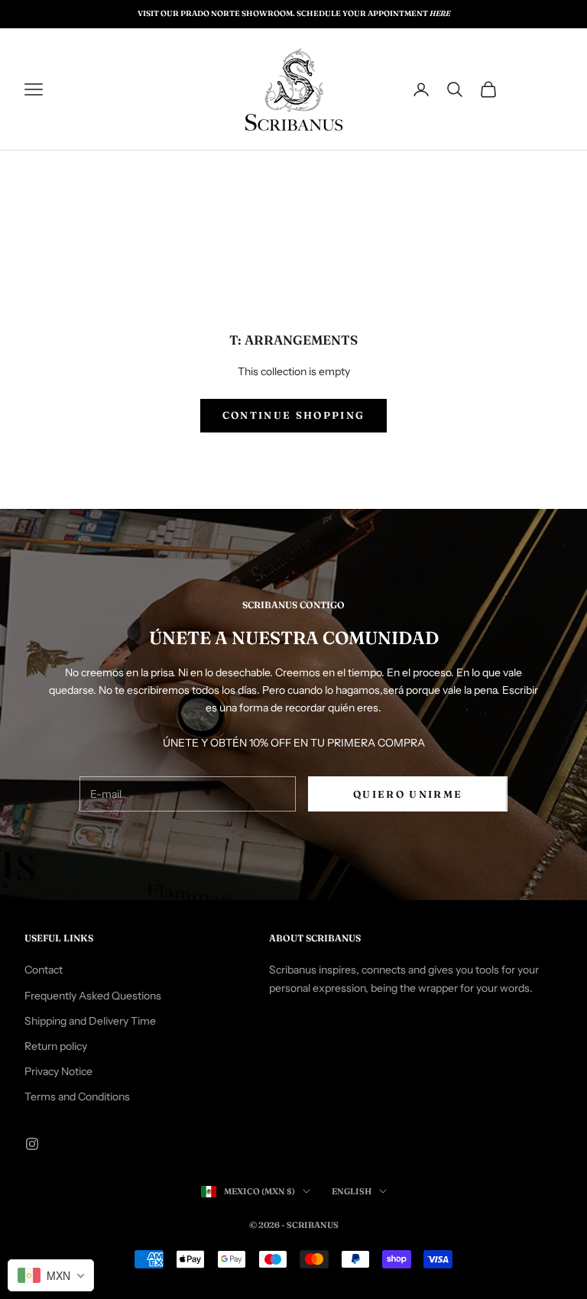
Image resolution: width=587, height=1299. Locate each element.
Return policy (55, 1046)
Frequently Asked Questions (92, 996)
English (351, 1191)
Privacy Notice (58, 1071)
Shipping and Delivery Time (90, 1021)
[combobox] (51, 1275)
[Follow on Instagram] (32, 1144)
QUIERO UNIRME (407, 794)
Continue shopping (293, 415)
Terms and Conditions (77, 1096)
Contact (43, 970)
